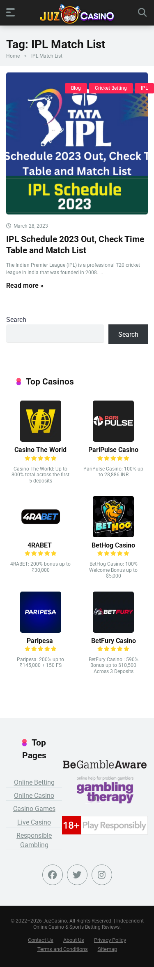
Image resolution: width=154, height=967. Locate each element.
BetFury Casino (113, 641)
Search (16, 320)
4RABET (40, 545)
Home (13, 56)
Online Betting (34, 782)
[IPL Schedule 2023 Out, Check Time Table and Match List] (77, 143)
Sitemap (107, 949)
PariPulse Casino (113, 450)
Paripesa (41, 641)
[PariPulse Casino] (113, 439)
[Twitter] (77, 874)
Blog (76, 88)
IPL (144, 88)
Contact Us (40, 940)
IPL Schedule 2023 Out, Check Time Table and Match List (75, 244)
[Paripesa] (40, 630)
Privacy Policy (110, 940)
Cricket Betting (111, 88)
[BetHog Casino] (113, 535)
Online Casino (34, 795)
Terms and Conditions (62, 949)
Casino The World (40, 450)
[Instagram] (102, 874)
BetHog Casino (113, 545)
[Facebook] (52, 874)
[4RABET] (40, 535)
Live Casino (34, 822)
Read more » (25, 285)
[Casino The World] (40, 439)
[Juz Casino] (77, 14)
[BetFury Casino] (113, 630)
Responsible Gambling (34, 840)
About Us (73, 940)
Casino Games (34, 809)
